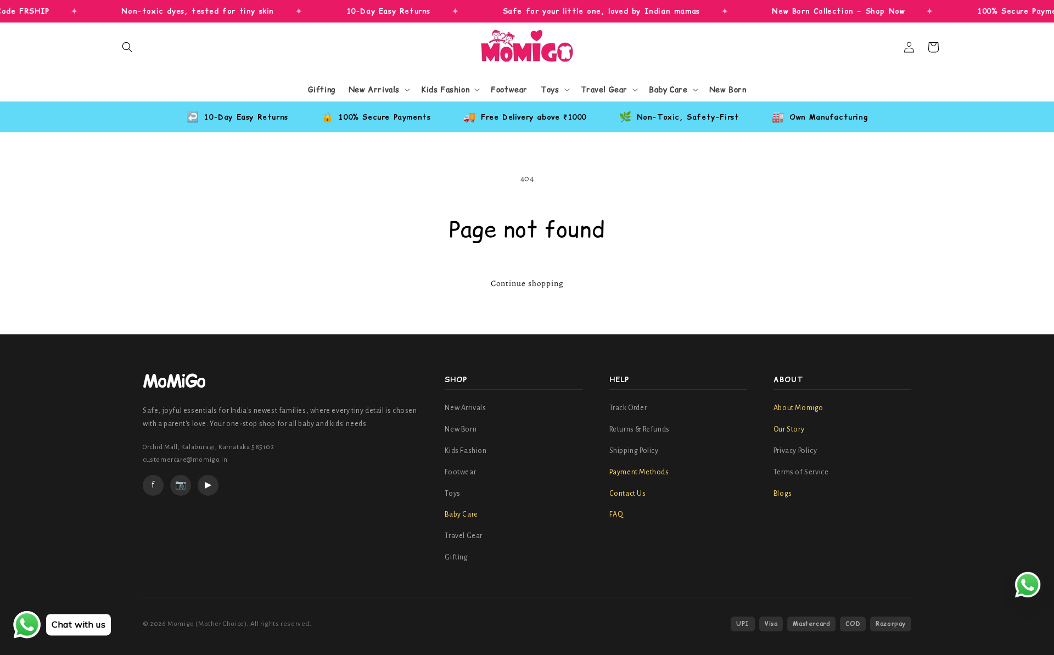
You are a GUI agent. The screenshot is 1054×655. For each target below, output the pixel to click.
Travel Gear (464, 536)
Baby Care (461, 514)
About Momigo (798, 408)
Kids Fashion (465, 451)
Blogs (782, 493)
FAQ (616, 514)
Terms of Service (801, 472)
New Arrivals (465, 408)
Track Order (628, 408)
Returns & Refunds (639, 429)
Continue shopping (527, 283)
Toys (452, 493)
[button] (127, 47)
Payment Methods (639, 472)
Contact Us (627, 493)
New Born (460, 429)
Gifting (456, 557)
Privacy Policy (795, 451)
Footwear (460, 472)
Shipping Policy (634, 451)
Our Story (788, 429)
